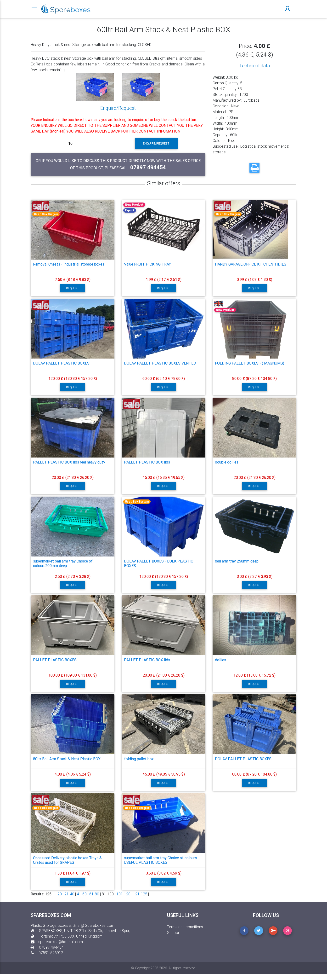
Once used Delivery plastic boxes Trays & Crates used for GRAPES (67, 860)
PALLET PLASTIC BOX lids (147, 462)
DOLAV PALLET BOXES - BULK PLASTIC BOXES (158, 563)
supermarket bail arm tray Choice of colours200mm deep (63, 563)
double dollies (226, 462)
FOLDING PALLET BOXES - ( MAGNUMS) (249, 363)
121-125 (140, 894)
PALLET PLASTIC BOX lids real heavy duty (69, 462)
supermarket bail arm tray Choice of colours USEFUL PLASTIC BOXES (160, 860)
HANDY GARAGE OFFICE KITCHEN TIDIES (250, 264)
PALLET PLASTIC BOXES (55, 659)
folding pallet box (139, 758)
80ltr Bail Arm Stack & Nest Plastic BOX (67, 758)
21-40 (69, 894)
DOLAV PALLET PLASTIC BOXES (61, 363)
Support (173, 932)
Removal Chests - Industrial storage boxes (68, 264)
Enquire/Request (156, 143)
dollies (220, 659)
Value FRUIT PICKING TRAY (147, 264)
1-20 (58, 894)
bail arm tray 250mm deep (237, 561)
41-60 (82, 894)
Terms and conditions (185, 926)
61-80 (94, 894)
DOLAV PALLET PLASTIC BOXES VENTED (160, 363)
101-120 (123, 894)
